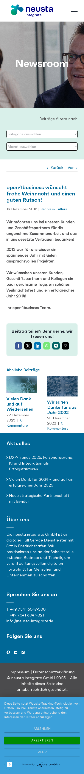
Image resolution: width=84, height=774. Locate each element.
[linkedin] (15, 652)
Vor (71, 167)
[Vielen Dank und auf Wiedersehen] (21, 378)
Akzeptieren (42, 740)
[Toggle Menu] (74, 13)
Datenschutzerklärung (54, 671)
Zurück (56, 167)
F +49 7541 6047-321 (25, 615)
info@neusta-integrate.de (29, 620)
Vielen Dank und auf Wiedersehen (19, 404)
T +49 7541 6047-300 (26, 609)
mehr (42, 752)
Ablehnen (42, 729)
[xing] (23, 652)
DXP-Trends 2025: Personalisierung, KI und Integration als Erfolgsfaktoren (41, 463)
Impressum (20, 671)
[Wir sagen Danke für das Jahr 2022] (62, 378)
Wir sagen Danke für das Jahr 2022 (61, 407)
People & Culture (53, 209)
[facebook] (8, 652)
